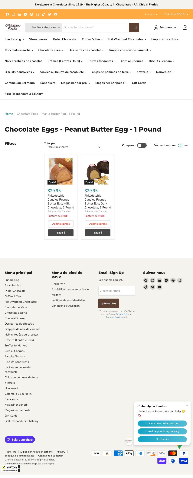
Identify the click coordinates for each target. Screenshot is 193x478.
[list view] (185, 145)
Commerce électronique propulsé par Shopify (29, 463)
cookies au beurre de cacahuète (62, 72)
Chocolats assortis (18, 50)
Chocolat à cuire (49, 50)
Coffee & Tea (91, 39)
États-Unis (174, 14)
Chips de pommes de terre (110, 72)
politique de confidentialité (68, 300)
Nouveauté (164, 72)
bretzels (143, 72)
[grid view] (180, 145)
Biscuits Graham (160, 61)
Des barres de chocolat (85, 50)
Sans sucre (47, 83)
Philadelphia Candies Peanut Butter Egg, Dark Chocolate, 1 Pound (97, 202)
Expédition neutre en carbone (70, 289)
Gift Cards (139, 83)
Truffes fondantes (101, 61)
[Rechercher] (134, 27)
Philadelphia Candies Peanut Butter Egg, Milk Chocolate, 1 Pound (60, 202)
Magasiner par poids (110, 83)
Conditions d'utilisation (66, 306)
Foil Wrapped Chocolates (126, 39)
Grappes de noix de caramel (129, 50)
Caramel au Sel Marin (20, 83)
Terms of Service (114, 317)
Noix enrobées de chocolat (23, 61)
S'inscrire (108, 303)
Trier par (49, 143)
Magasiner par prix (74, 83)
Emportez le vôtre (164, 39)
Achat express (61, 224)
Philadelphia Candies (59, 211)
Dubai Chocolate (64, 39)
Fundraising (13, 39)
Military (56, 295)
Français (149, 14)
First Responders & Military (24, 94)
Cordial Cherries (132, 61)
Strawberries (38, 39)
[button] (10, 468)
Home (9, 114)
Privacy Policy (122, 314)
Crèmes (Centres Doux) (64, 61)
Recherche (58, 284)
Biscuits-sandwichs (19, 72)
